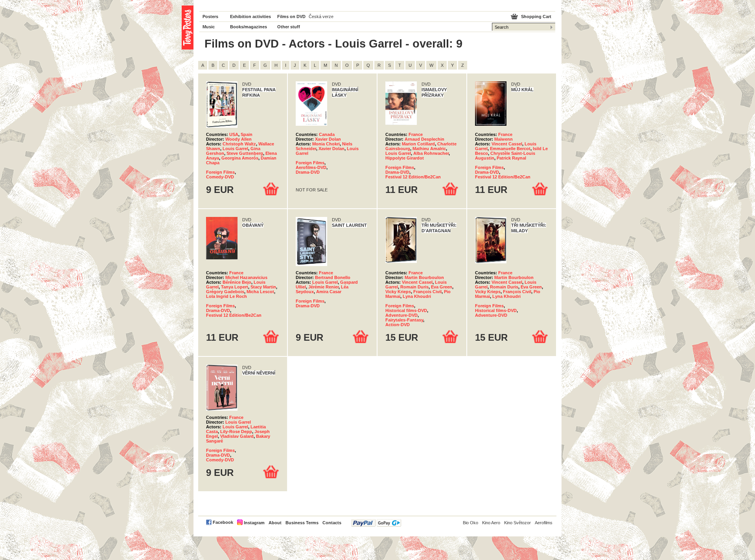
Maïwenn (503, 139)
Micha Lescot (260, 291)
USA (233, 134)
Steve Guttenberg (244, 153)
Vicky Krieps (398, 291)
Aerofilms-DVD (311, 167)
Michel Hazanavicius (246, 277)
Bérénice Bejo (237, 282)
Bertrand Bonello (332, 277)
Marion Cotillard (418, 143)
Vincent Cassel (507, 143)
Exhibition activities (250, 16)
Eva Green (441, 287)
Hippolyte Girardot (404, 158)
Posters (210, 16)
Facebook (223, 522)
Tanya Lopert (234, 287)
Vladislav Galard (237, 436)
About (275, 522)
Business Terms (302, 522)
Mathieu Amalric (429, 148)
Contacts (331, 522)
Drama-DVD (308, 172)
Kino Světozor (517, 522)
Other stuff (288, 26)
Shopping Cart (536, 16)
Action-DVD (397, 324)
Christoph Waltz (239, 143)
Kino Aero (491, 522)
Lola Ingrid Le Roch (226, 296)
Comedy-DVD (220, 176)
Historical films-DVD (406, 310)
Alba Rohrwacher (431, 153)
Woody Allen (238, 139)
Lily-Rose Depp (236, 431)
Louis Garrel (235, 148)
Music (209, 26)
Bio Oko (470, 522)
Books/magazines (248, 26)
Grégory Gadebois (225, 291)
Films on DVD (291, 16)
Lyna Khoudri (417, 296)
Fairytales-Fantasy (404, 320)
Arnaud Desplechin (424, 139)
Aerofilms (543, 522)
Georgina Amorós (239, 158)
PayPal (376, 523)
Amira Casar (328, 291)
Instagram (254, 522)
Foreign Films (220, 172)
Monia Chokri (326, 143)
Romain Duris (414, 287)
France (416, 134)
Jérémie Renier (323, 287)
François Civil (427, 291)
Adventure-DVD (401, 315)
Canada (327, 134)
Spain (246, 134)
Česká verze (321, 16)
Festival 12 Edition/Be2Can (413, 176)
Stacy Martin (263, 287)
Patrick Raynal (511, 158)
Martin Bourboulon (424, 277)
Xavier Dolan (328, 139)
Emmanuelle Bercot (510, 148)
